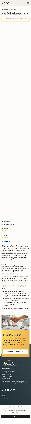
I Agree (15, 416)
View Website (6, 237)
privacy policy (15, 412)
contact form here (13, 285)
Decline (15, 421)
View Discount (6, 231)
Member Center (7, 401)
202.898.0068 (7, 376)
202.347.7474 (7, 374)
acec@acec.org (7, 378)
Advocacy (5, 398)
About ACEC (5, 395)
